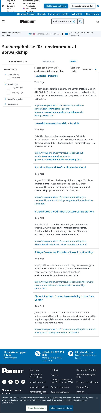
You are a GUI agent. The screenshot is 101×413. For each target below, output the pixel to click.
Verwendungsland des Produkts (17, 33)
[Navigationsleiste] (3, 21)
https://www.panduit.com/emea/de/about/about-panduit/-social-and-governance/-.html (59, 156)
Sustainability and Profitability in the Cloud (60, 167)
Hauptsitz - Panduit (46, 75)
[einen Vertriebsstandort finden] (70, 353)
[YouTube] (17, 384)
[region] (50, 403)
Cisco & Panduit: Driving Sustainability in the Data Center (64, 298)
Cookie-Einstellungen (36, 408)
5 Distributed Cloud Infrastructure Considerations (64, 211)
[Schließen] (97, 398)
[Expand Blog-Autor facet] (5, 104)
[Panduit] (28, 20)
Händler (65, 13)
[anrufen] (38, 353)
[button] (74, 21)
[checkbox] (8, 77)
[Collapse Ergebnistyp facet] (5, 74)
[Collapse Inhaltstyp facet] (5, 84)
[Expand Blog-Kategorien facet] (5, 99)
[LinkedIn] (23, 384)
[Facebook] (4, 384)
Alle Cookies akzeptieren (61, 408)
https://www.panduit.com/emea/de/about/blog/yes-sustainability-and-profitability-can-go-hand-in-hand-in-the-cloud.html (63, 200)
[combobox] (64, 21)
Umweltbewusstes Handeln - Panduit (56, 123)
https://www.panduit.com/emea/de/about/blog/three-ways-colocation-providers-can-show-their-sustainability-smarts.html (64, 285)
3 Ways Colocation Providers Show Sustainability (63, 252)
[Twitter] (10, 384)
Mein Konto (93, 13)
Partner (52, 13)
